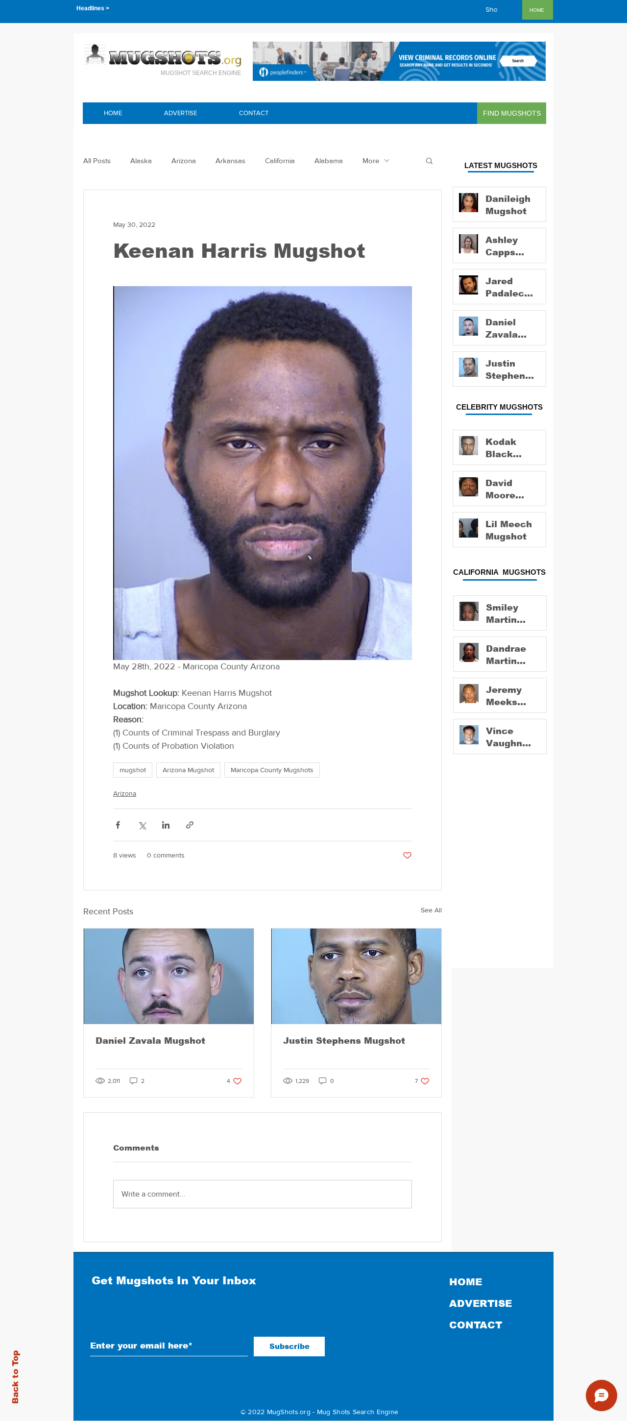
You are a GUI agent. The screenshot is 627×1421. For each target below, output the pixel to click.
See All (431, 910)
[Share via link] (189, 825)
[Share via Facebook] (117, 825)
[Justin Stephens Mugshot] (356, 976)
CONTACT (475, 1325)
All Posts (97, 160)
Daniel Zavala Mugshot (150, 1041)
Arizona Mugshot (188, 770)
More (370, 160)
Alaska (141, 160)
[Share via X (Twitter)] (141, 825)
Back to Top (15, 1377)
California (280, 160)
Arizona (183, 160)
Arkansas (230, 160)
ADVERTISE (480, 1303)
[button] (429, 160)
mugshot (133, 770)
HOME (465, 1281)
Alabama (328, 160)
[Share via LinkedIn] (165, 825)
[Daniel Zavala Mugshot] (169, 976)
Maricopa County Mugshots (272, 770)
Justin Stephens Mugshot (344, 1041)
